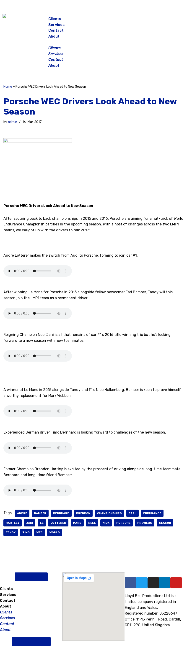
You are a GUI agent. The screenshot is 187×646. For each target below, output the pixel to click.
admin (12, 122)
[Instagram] (163, 20)
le (42, 522)
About (54, 36)
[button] (93, 42)
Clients (54, 19)
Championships (109, 513)
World (54, 532)
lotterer (58, 522)
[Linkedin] (164, 582)
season (165, 522)
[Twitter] (174, 20)
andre (22, 513)
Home (7, 87)
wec (39, 532)
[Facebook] (151, 20)
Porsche (123, 522)
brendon (83, 513)
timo (26, 532)
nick (106, 522)
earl (132, 513)
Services (56, 25)
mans (77, 522)
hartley (12, 522)
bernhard (61, 513)
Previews (144, 522)
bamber (40, 513)
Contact (56, 30)
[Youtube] (176, 582)
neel (92, 522)
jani (29, 522)
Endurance (152, 513)
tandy (11, 532)
